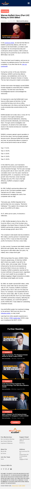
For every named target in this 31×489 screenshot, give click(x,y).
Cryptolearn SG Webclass (7, 443)
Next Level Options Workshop (7, 439)
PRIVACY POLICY (15, 486)
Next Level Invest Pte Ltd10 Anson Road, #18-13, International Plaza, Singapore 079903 (24, 455)
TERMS (20, 486)
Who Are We (3, 451)
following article (5, 313)
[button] (28, 3)
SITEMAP (23, 486)
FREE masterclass (15, 318)
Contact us (22, 443)
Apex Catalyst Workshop (6, 441)
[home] (14, 3)
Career (2, 459)
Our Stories (3, 453)
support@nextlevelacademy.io (24, 440)
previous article (9, 43)
